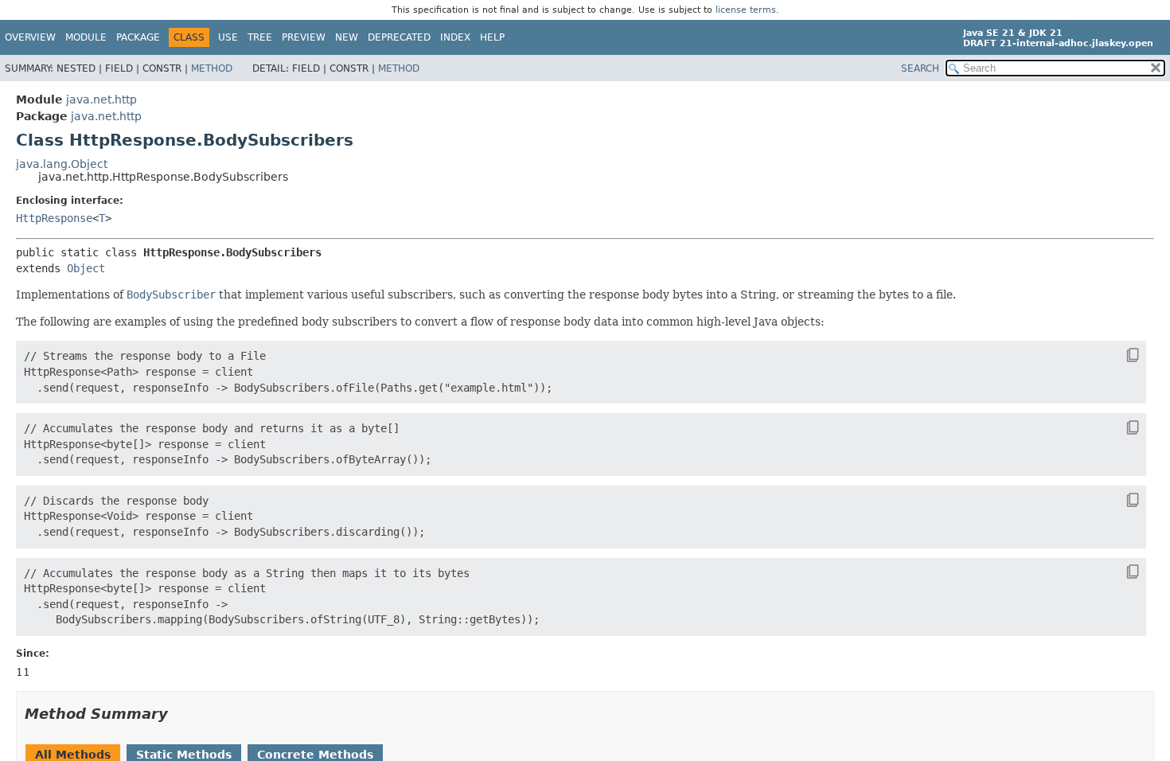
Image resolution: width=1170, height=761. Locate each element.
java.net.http (101, 99)
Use (228, 37)
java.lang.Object (61, 164)
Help (492, 37)
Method (211, 68)
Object (86, 268)
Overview (30, 37)
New (346, 37)
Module (86, 37)
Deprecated (399, 37)
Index (455, 37)
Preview (304, 37)
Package (138, 37)
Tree (260, 37)
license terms (746, 10)
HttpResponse (54, 218)
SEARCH (920, 68)
